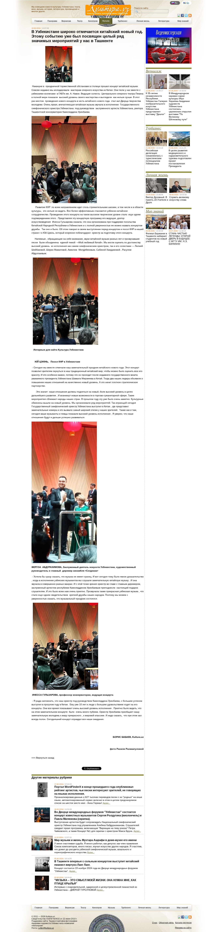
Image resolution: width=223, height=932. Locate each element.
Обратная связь (166, 923)
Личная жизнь (142, 21)
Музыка (111, 908)
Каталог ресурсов (183, 923)
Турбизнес (122, 21)
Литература (163, 21)
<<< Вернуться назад (43, 757)
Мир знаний (183, 21)
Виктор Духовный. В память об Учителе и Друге (157, 200)
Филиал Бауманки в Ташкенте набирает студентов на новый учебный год (156, 237)
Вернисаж (66, 21)
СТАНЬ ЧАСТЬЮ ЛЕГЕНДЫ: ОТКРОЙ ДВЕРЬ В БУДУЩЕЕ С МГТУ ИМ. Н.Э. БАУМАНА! (179, 238)
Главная (38, 21)
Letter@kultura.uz (46, 928)
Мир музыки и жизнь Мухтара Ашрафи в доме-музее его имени (95, 840)
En (188, 3)
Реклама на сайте (183, 928)
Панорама (52, 21)
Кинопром (92, 21)
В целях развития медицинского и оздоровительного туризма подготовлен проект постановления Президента (180, 158)
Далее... (106, 803)
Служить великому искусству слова (179, 198)
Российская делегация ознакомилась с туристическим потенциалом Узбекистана (154, 157)
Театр (79, 21)
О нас (154, 923)
